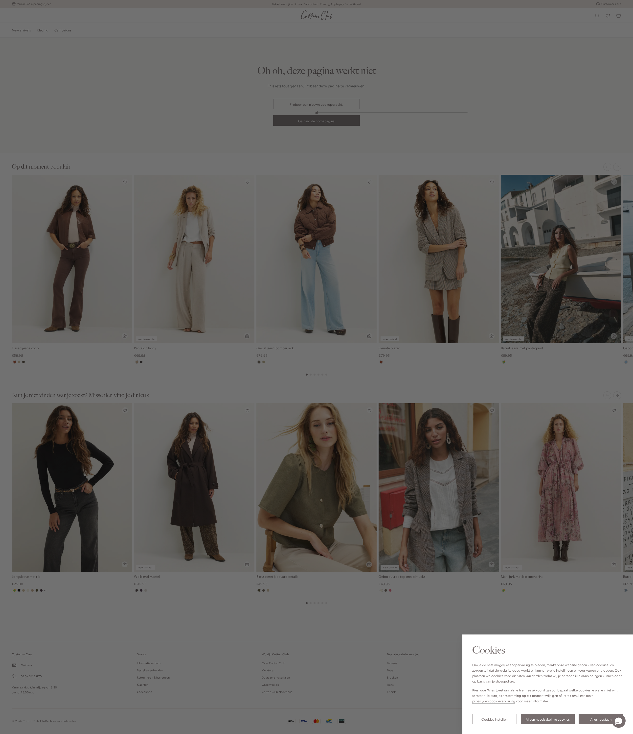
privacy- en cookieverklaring (493, 701)
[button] (619, 721)
